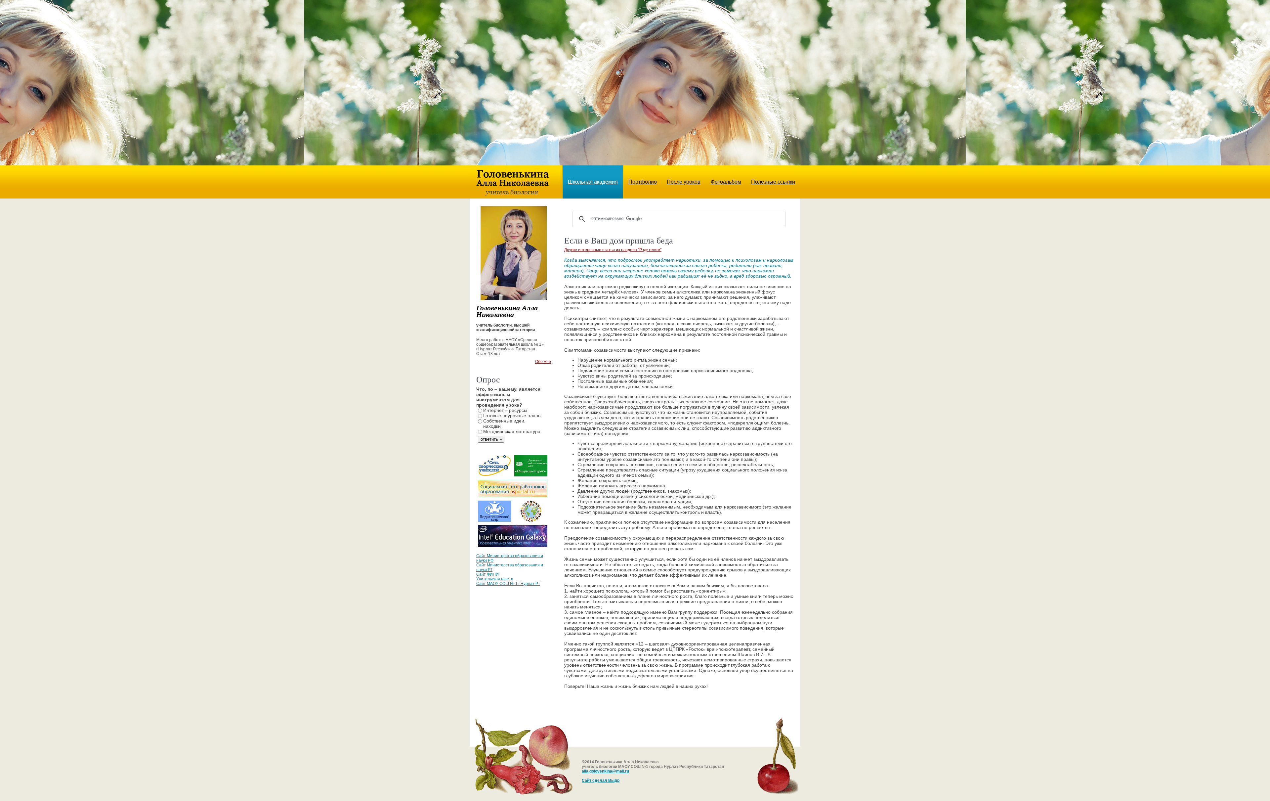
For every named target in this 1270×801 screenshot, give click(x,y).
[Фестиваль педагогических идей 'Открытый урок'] (530, 474)
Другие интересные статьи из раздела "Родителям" (612, 249)
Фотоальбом (726, 182)
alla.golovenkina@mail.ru (605, 771)
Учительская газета (494, 579)
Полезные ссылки (773, 182)
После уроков (683, 182)
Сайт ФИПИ (487, 574)
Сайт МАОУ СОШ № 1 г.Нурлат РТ (508, 583)
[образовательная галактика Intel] (512, 545)
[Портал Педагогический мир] (494, 520)
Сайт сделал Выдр (600, 780)
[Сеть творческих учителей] (494, 474)
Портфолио (642, 182)
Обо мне (543, 361)
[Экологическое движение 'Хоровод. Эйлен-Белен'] (530, 520)
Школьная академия (593, 182)
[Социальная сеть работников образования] (512, 495)
